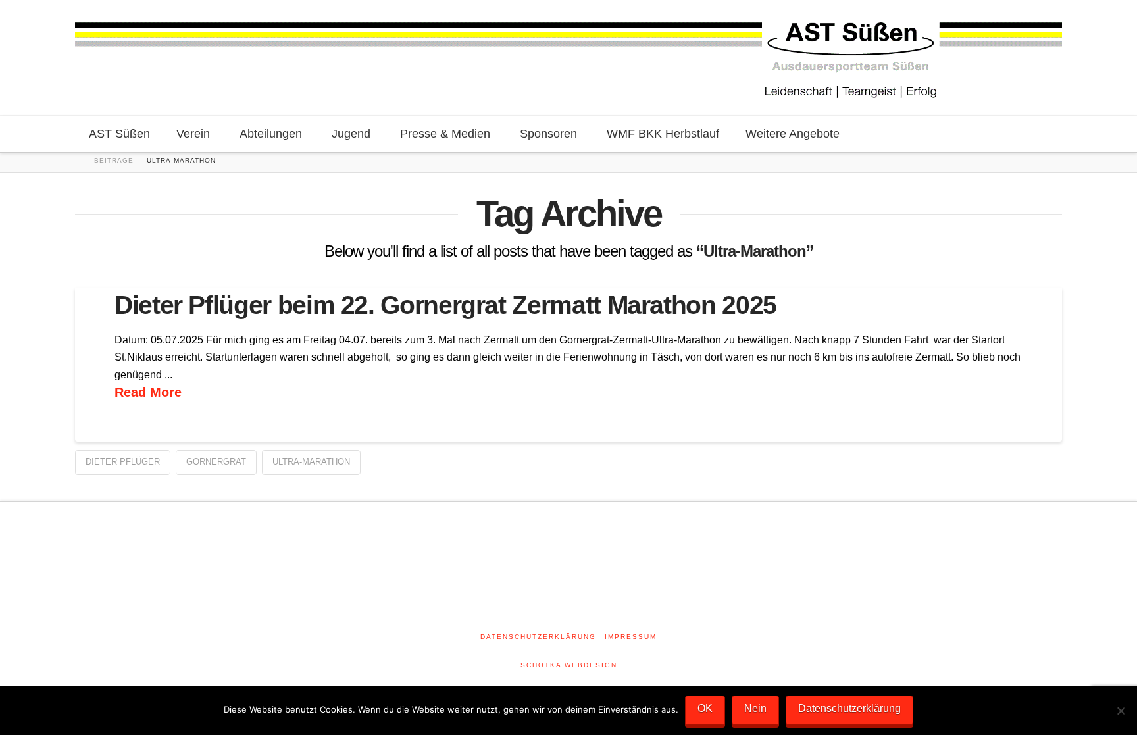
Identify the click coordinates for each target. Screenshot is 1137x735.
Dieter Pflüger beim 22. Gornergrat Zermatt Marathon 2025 (445, 305)
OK (705, 708)
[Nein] (1120, 710)
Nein (755, 708)
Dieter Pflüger (123, 462)
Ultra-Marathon (311, 462)
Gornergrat (216, 462)
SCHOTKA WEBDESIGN (568, 665)
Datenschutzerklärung (538, 636)
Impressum (631, 636)
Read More (148, 392)
